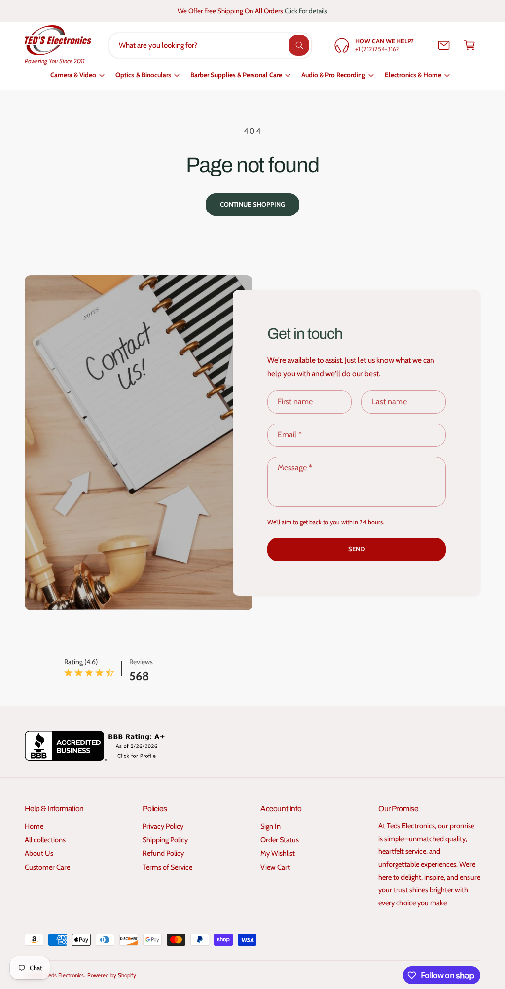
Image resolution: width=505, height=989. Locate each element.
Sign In (270, 826)
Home (34, 826)
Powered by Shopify (111, 975)
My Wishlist (277, 853)
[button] (469, 45)
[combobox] (210, 45)
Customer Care (47, 867)
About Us (39, 853)
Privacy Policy (163, 826)
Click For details (306, 11)
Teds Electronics (65, 975)
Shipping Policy (165, 839)
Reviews (141, 661)
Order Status (279, 839)
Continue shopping (252, 204)
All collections (45, 839)
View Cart (275, 867)
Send (356, 549)
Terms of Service (167, 867)
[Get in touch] (444, 45)
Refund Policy (163, 853)
